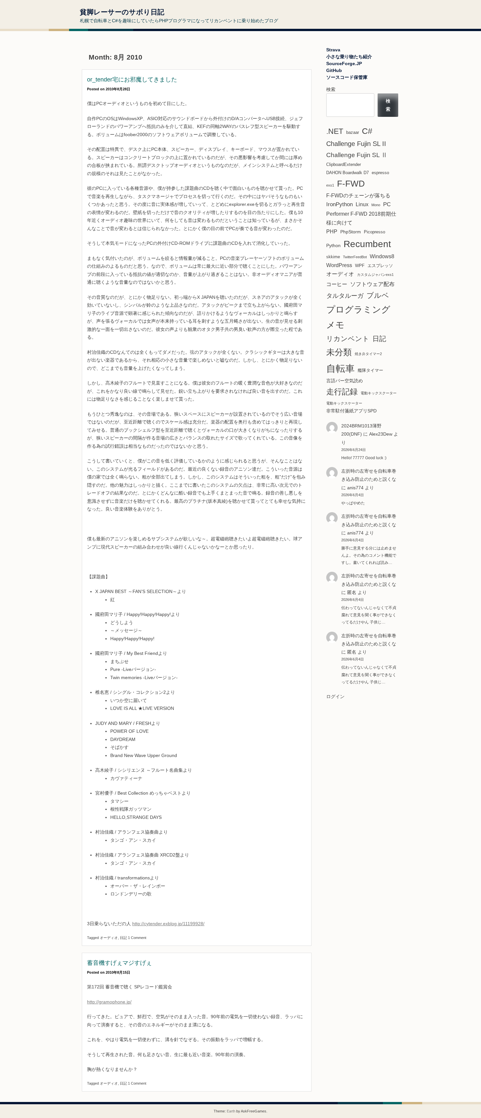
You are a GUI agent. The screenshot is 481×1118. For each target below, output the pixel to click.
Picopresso (374, 231)
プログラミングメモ (358, 317)
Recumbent (367, 244)
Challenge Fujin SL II (356, 143)
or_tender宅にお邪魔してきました (132, 79)
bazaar (352, 132)
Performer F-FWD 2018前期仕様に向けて (361, 218)
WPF (360, 265)
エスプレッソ (380, 265)
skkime (333, 256)
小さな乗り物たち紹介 (349, 56)
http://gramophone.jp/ (109, 1001)
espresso (380, 172)
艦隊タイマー (370, 370)
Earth (231, 1111)
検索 (330, 89)
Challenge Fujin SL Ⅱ (356, 155)
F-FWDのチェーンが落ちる (358, 195)
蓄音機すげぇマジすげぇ (119, 963)
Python (333, 245)
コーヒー (336, 284)
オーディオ (109, 938)
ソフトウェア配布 (372, 284)
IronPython (339, 204)
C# (367, 130)
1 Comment (137, 938)
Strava (333, 49)
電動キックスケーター (344, 403)
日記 (123, 938)
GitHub (334, 70)
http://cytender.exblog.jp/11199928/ (168, 923)
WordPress (339, 265)
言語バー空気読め (344, 380)
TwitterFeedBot (355, 257)
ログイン (335, 696)
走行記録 (342, 391)
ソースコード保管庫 (346, 77)
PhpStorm (350, 231)
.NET (334, 131)
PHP (331, 231)
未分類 (339, 352)
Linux (362, 204)
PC (387, 204)
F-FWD (351, 183)
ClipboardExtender (343, 164)
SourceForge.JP (344, 63)
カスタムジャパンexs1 (375, 275)
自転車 (340, 368)
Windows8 (382, 256)
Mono (375, 205)
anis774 (355, 487)
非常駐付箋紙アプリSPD (351, 410)
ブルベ (377, 295)
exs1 (330, 185)
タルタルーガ (345, 295)
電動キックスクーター (379, 393)
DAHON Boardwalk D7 (347, 172)
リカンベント (347, 338)
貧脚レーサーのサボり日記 (122, 12)
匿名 (351, 652)
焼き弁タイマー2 (368, 354)
